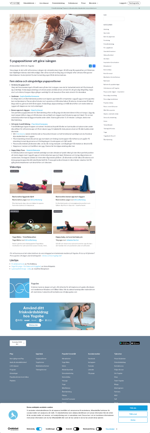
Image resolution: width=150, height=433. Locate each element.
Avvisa (133, 420)
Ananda (29, 150)
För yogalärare (108, 48)
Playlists (13, 381)
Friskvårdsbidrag (58, 3)
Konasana (35, 96)
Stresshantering (67, 373)
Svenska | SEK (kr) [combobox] (17, 343)
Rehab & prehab (67, 370)
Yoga (105, 132)
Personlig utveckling (110, 95)
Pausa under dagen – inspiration (114, 92)
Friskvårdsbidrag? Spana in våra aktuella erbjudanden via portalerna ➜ (74, 8)
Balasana (36, 150)
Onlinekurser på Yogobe (111, 88)
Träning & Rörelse (109, 128)
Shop (116, 377)
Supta (22, 96)
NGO (115, 395)
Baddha (28, 96)
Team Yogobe (119, 381)
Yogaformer (40, 362)
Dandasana (21, 134)
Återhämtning (108, 139)
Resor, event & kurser (111, 106)
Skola (116, 403)
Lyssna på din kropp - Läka (21, 269)
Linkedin (91, 370)
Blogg (116, 384)
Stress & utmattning (110, 117)
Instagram (91, 362)
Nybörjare (107, 81)
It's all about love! (17, 264)
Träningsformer (41, 370)
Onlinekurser (73, 3)
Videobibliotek (28, 3)
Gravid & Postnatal (68, 399)
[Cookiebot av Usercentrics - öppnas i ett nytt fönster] (13, 429)
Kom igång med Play (17, 358)
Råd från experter (109, 110)
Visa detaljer (110, 429)
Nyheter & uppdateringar (111, 84)
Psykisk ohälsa (108, 103)
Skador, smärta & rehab (111, 114)
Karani (40, 110)
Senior (64, 403)
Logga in (123, 3)
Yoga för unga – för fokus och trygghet (26, 266)
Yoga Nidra (65, 362)
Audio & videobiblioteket (18, 362)
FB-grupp (91, 373)
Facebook (91, 358)
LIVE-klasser (14, 366)
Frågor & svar (119, 370)
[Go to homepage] (15, 3)
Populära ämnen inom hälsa (19, 377)
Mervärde (92, 3)
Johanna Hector (72, 240)
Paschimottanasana (40, 124)
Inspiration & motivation (111, 62)
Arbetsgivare (118, 388)
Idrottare (106, 59)
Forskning (107, 40)
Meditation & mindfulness (112, 77)
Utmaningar (14, 373)
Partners (117, 392)
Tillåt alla (133, 408)
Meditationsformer (42, 366)
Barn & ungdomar (109, 36)
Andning (106, 29)
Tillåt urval (133, 414)
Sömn (105, 121)
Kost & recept (108, 73)
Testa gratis (134, 3)
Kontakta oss (119, 366)
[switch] (59, 429)
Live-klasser (44, 3)
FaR (115, 399)
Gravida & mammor (110, 51)
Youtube (91, 366)
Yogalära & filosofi (109, 136)
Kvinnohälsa (107, 70)
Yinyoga (64, 381)
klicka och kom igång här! (52, 256)
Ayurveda (107, 33)
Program (13, 370)
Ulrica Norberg (36, 200)
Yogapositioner (41, 358)
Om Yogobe (118, 373)
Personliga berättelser (111, 99)
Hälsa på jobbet (108, 55)
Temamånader (108, 125)
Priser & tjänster (120, 358)
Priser (83, 3)
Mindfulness (66, 388)
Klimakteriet (107, 66)
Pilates (64, 395)
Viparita (34, 110)
